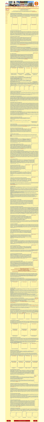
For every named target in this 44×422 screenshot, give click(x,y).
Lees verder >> (29, 85)
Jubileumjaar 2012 (7, 13)
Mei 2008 (6, 20)
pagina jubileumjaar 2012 (34, 11)
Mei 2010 (6, 17)
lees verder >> (17, 51)
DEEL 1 (17, 406)
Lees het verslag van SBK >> (13, 184)
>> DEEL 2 (19, 406)
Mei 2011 (6, 16)
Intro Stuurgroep (7, 10)
